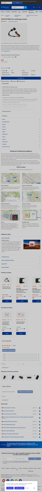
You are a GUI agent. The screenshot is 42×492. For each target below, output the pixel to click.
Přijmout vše (10, 488)
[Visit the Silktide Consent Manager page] (34, 488)
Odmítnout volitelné (19, 488)
